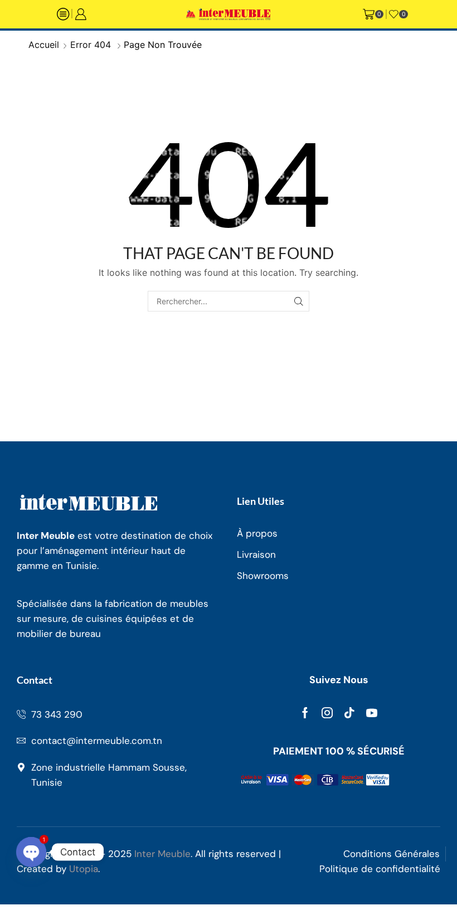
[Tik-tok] (349, 712)
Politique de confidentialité (379, 869)
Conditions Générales (391, 854)
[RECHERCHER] (299, 301)
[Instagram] (327, 712)
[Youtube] (371, 712)
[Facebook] (305, 712)
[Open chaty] (31, 852)
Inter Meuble (162, 854)
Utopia (83, 869)
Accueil (43, 44)
